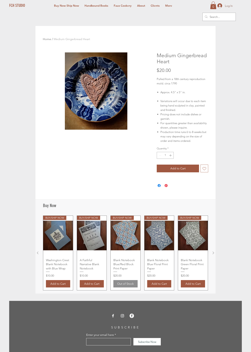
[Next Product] (213, 253)
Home (47, 39)
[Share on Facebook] (159, 185)
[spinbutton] (165, 155)
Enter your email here (100, 334)
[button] (213, 5)
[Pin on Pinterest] (166, 185)
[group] (125, 253)
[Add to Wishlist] (204, 168)
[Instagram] (122, 316)
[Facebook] (113, 316)
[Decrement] (159, 155)
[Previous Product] (37, 253)
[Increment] (170, 155)
